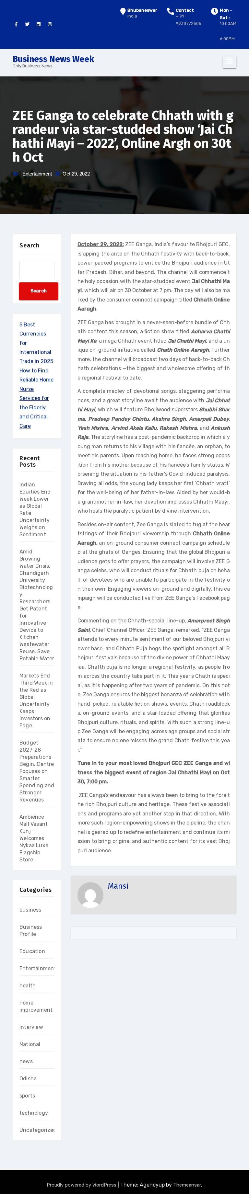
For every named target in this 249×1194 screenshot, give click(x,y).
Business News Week (53, 59)
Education (32, 951)
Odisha (28, 1078)
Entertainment (37, 173)
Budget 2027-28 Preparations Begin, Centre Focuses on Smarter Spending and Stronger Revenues (36, 771)
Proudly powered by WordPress (82, 1185)
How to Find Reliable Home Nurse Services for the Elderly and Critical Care (36, 398)
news (26, 1061)
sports (27, 1096)
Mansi (118, 886)
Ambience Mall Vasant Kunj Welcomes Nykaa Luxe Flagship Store (33, 838)
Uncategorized (38, 1130)
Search (29, 245)
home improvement (36, 1006)
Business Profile (30, 930)
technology (33, 1113)
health (27, 986)
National (30, 1044)
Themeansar (187, 1185)
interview (31, 1027)
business (30, 910)
